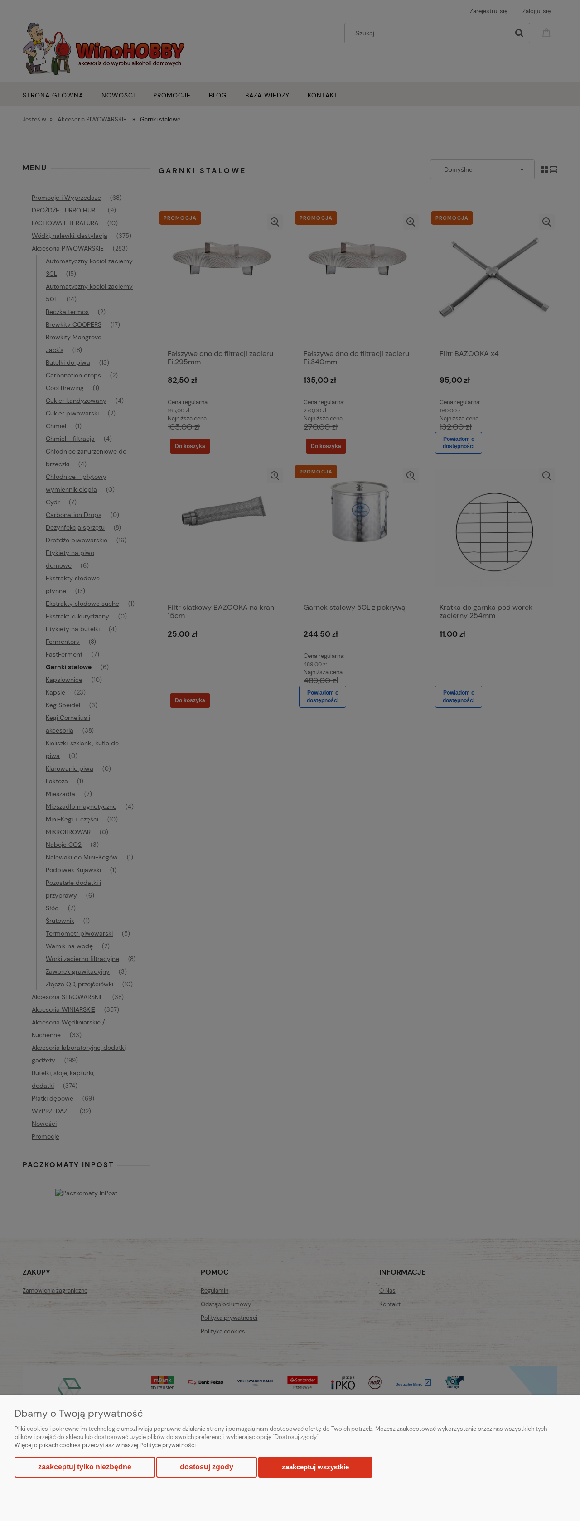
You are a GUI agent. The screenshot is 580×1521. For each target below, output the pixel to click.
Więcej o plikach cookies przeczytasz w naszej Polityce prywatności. (105, 1445)
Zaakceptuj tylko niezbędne (84, 1467)
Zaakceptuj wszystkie (315, 1467)
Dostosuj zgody (206, 1467)
